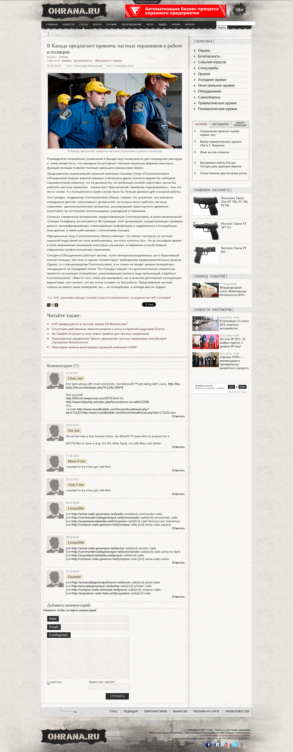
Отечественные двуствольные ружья (223, 173)
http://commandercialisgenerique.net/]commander (105, 517)
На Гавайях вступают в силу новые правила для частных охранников (100, 333)
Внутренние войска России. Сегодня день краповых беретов (220, 164)
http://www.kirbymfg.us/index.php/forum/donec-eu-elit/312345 (107, 402)
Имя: (53, 618)
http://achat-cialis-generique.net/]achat (98, 548)
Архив (176, 24)
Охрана (66, 60)
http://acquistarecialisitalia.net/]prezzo (97, 555)
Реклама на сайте (206, 711)
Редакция (131, 711)
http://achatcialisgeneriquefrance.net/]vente (101, 582)
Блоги (97, 24)
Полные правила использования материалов (225, 735)
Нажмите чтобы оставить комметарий (69, 610)
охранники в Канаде (72, 297)
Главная (52, 24)
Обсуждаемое (220, 124)
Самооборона (209, 97)
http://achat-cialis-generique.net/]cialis (97, 514)
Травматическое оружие (217, 103)
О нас (114, 711)
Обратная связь (155, 711)
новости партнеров (213, 310)
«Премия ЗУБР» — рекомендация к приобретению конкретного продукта (234, 362)
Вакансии (180, 711)
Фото (150, 24)
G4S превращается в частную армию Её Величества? (90, 324)
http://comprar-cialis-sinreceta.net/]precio (99, 589)
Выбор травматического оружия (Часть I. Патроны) (220, 143)
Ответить (178, 416)
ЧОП (56, 297)
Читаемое (201, 124)
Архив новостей (237, 711)
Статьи (83, 24)
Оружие (111, 24)
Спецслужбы (208, 68)
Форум (189, 24)
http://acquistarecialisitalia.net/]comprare (99, 521)
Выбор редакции (240, 124)
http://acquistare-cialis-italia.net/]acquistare (101, 593)
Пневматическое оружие (217, 109)
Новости (68, 24)
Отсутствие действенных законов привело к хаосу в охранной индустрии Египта (108, 329)
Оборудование (131, 24)
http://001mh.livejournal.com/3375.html (92, 398)
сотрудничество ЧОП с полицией (150, 297)
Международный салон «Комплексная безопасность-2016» (233, 291)
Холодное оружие (212, 80)
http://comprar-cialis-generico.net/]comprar (101, 524)
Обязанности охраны (108, 60)
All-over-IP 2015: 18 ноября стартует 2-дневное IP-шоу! (232, 342)
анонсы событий (210, 276)
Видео (163, 24)
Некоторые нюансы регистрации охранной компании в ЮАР (94, 347)
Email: (54, 627)
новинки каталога (212, 190)
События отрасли (212, 62)
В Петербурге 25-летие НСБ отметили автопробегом (234, 324)
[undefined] (220, 392)
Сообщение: (59, 635)
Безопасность (83, 60)
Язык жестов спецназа (214, 152)
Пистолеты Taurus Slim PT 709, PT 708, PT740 (234, 202)
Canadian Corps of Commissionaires (107, 297)
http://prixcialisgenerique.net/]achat (95, 586)
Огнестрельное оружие (216, 85)
